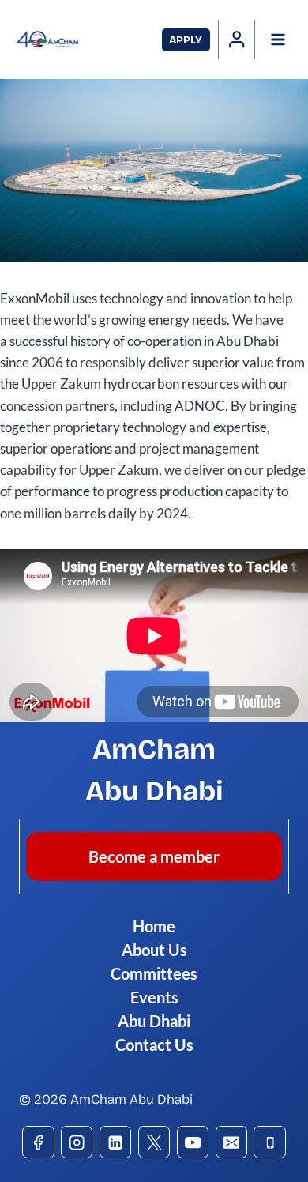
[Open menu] (277, 39)
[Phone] (270, 1142)
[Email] (232, 1142)
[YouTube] (193, 1142)
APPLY (185, 40)
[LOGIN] (237, 39)
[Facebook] (38, 1142)
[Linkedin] (116, 1142)
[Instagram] (77, 1142)
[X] (154, 1142)
